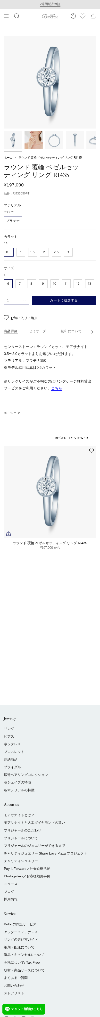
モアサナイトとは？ (19, 815)
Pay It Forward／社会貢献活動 (27, 869)
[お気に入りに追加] (91, 450)
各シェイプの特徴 (17, 782)
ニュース (10, 884)
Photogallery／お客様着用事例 (27, 876)
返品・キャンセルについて (24, 955)
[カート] (93, 16)
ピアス (9, 736)
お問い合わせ (14, 985)
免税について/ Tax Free (22, 962)
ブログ (9, 892)
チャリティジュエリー (21, 861)
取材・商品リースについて (24, 970)
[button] (17, 16)
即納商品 (10, 759)
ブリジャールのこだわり (22, 830)
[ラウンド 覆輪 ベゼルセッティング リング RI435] (50, 492)
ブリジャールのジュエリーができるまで (34, 846)
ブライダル (12, 767)
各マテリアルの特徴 (19, 790)
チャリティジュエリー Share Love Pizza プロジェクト (45, 853)
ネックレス (12, 744)
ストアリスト (14, 993)
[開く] (6, 16)
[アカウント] (73, 16)
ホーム (8, 157)
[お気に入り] (82, 16)
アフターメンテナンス (21, 932)
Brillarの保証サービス (20, 924)
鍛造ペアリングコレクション (26, 775)
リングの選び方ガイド (21, 939)
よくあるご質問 (16, 978)
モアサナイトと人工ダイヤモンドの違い (34, 822)
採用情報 (10, 899)
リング (9, 729)
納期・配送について (19, 947)
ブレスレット (14, 752)
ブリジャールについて (21, 838)
